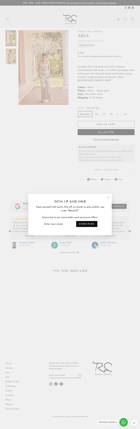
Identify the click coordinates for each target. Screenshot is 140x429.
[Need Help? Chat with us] (123, 422)
